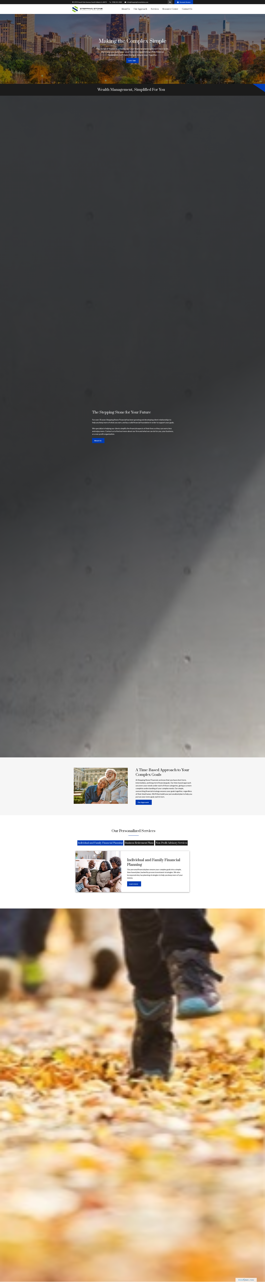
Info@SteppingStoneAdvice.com (137, 2)
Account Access (185, 2)
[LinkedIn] (170, 2)
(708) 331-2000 (117, 2)
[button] (125, 9)
